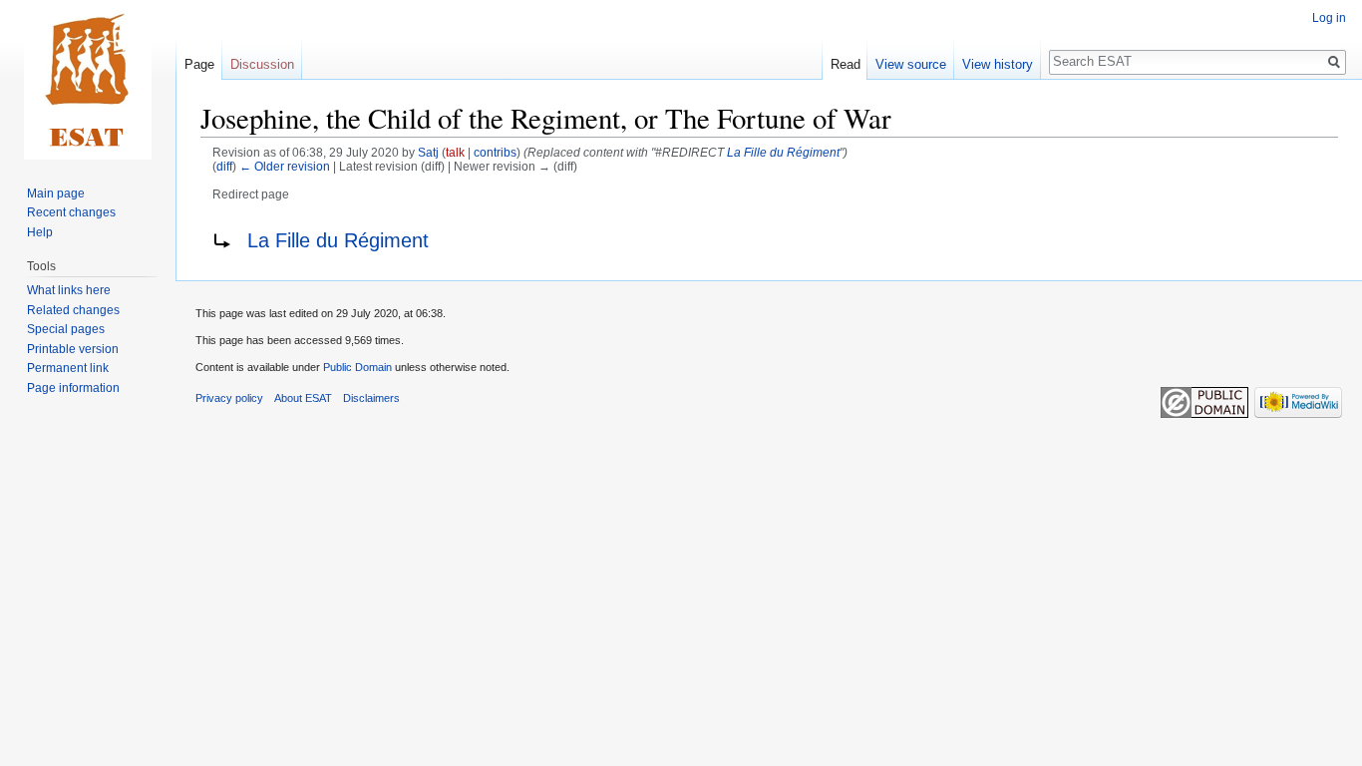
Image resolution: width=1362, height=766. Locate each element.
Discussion (262, 64)
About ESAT (303, 398)
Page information (73, 388)
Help (40, 232)
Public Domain (357, 367)
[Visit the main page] (88, 80)
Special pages (66, 329)
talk (455, 152)
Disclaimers (371, 398)
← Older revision (284, 166)
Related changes (73, 310)
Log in (1329, 18)
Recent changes (71, 212)
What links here (69, 290)
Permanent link (68, 368)
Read (845, 64)
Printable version (73, 349)
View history (997, 64)
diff (224, 166)
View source (910, 64)
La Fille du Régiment (783, 152)
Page (199, 64)
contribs (495, 152)
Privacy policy (229, 398)
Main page (56, 193)
